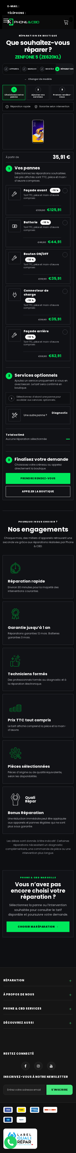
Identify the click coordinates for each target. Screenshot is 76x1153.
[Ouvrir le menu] (7, 22)
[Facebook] (25, 1066)
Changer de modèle (38, 79)
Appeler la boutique (38, 491)
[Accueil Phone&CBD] (23, 22)
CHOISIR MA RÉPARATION (38, 926)
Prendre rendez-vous (37, 478)
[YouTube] (51, 1066)
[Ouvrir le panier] (66, 22)
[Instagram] (38, 1066)
